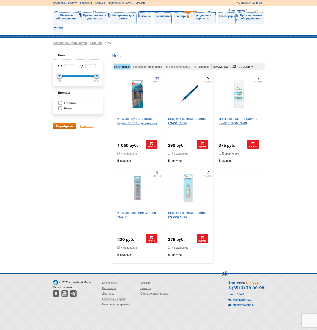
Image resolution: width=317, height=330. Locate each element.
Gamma (70, 103)
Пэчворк (180, 16)
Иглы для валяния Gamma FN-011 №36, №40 (238, 120)
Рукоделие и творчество (202, 17)
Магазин (140, 3)
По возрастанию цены (147, 66)
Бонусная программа (116, 304)
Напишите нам (242, 299)
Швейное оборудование (66, 17)
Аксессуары (226, 16)
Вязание (145, 16)
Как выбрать (110, 282)
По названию (201, 66)
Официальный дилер (154, 293)
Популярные (122, 66)
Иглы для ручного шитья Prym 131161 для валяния (137, 120)
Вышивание (162, 16)
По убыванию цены (177, 66)
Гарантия (86, 3)
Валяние (95, 42)
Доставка (108, 293)
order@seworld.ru (243, 304)
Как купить (109, 288)
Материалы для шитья (123, 17)
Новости (145, 288)
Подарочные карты (120, 3)
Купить (152, 146)
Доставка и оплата (65, 3)
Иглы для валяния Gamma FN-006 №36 (187, 214)
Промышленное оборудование (251, 17)
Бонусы (100, 3)
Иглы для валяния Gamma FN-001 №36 (187, 120)
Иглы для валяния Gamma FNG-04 (136, 214)
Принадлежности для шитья (95, 17)
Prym (68, 108)
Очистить (86, 126)
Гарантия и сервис (114, 299)
